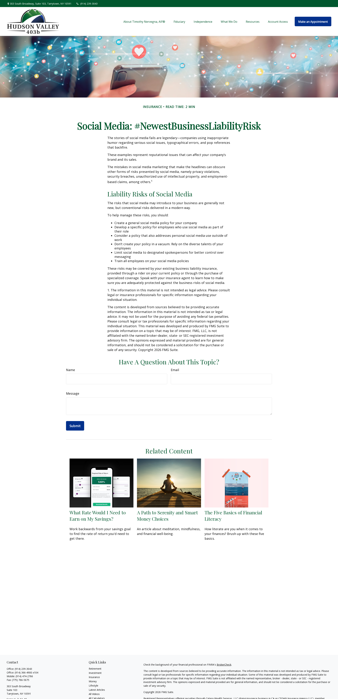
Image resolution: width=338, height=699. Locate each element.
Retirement (95, 668)
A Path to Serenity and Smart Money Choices (167, 515)
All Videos (94, 694)
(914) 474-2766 (24, 676)
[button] (144, 21)
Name (70, 370)
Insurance (94, 677)
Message (72, 393)
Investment (95, 673)
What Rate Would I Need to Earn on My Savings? (98, 515)
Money (93, 681)
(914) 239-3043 (89, 3)
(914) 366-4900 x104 (26, 672)
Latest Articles (97, 689)
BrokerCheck (224, 664)
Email (175, 370)
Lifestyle (93, 685)
